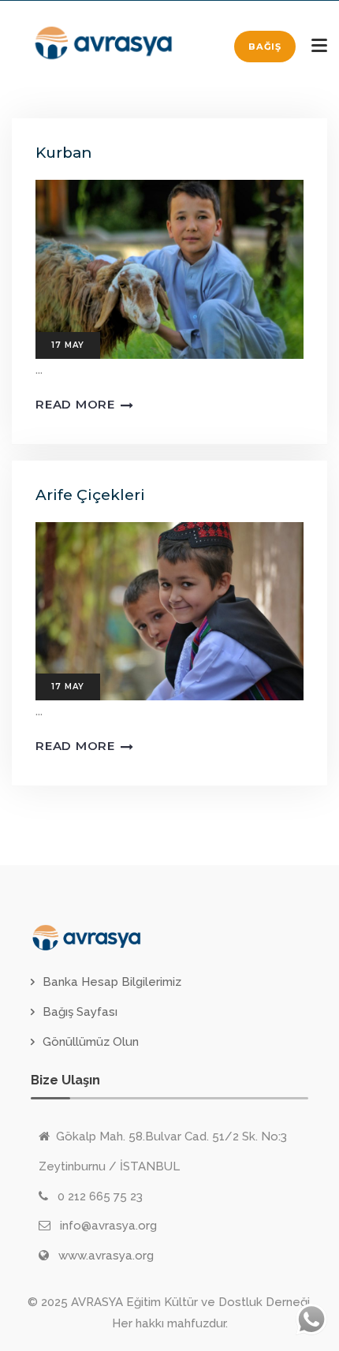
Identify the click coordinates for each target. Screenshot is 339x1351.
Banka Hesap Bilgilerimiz (112, 982)
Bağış (264, 46)
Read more (75, 404)
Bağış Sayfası (80, 1012)
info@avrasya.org (108, 1226)
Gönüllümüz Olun (91, 1042)
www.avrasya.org (106, 1255)
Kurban (63, 153)
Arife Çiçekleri (90, 495)
